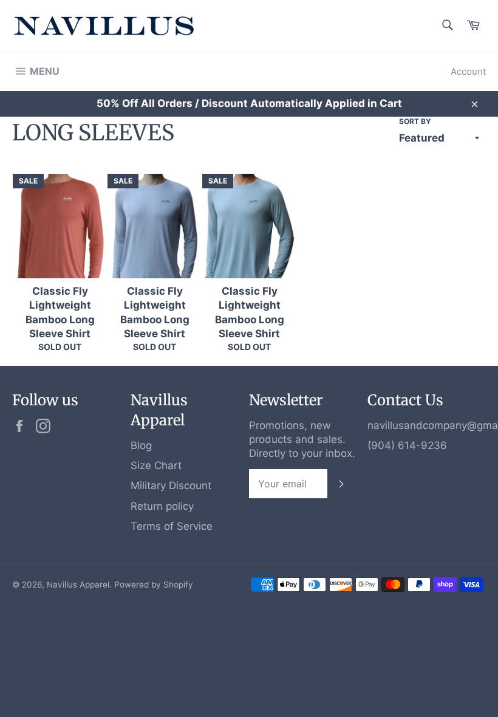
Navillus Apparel (78, 584)
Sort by (415, 121)
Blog (141, 445)
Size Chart (156, 465)
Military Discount (171, 485)
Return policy (162, 506)
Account (468, 71)
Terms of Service (172, 526)
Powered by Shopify (153, 584)
